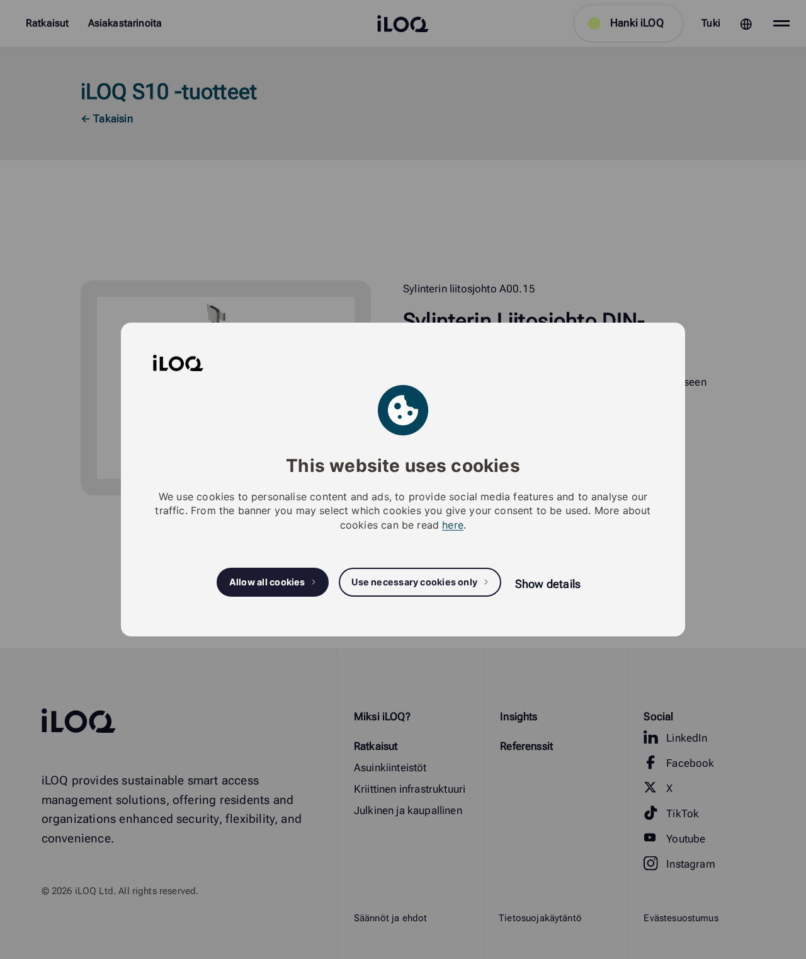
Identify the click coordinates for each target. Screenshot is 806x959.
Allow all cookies (267, 582)
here (452, 525)
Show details (548, 583)
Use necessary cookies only (414, 582)
